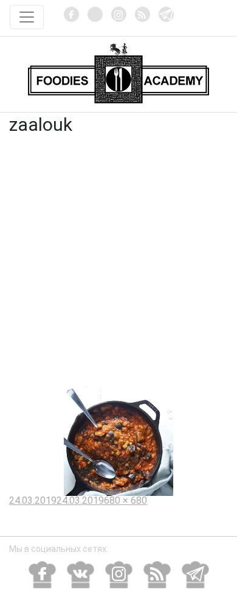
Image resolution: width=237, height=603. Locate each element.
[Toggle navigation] (27, 17)
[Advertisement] (118, 261)
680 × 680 (125, 500)
